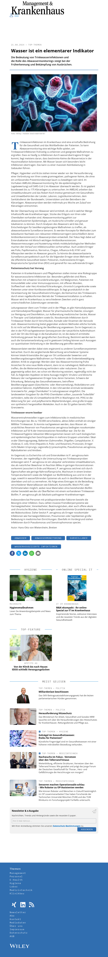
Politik (60, 688)
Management (18, 873)
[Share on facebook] (12, 553)
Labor (14, 886)
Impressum (17, 929)
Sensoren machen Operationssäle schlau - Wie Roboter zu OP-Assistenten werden (62, 786)
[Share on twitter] (18, 553)
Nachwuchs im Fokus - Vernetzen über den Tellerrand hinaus (57, 758)
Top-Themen (34, 44)
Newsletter (18, 912)
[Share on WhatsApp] (31, 553)
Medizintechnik (68, 753)
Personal (16, 876)
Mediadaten (18, 922)
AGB (12, 936)
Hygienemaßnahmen (21, 607)
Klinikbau (17, 893)
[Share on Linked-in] (25, 553)
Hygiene (63, 731)
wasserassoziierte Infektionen (36, 546)
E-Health (16, 879)
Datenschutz (19, 932)
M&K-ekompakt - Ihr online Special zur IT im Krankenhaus (73, 609)
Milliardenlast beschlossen (54, 691)
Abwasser (20, 538)
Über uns (16, 925)
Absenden (87, 829)
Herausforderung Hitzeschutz (55, 713)
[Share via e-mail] (38, 553)
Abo (12, 915)
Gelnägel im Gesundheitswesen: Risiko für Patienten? (57, 737)
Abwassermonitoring (48, 538)
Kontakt (15, 919)
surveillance (79, 538)
